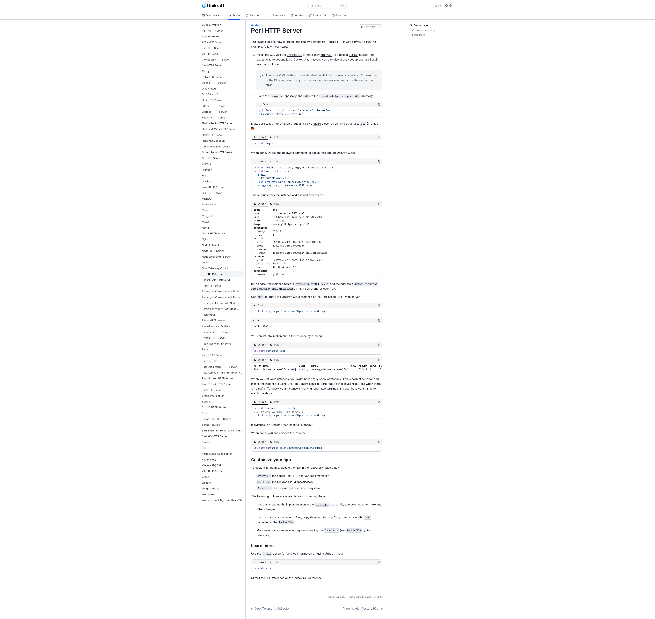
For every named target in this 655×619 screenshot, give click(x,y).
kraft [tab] (276, 137)
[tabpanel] (317, 143)
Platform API (319, 15)
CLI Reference (277, 15)
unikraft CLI (294, 54)
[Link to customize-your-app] (293, 460)
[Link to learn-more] (276, 546)
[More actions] (379, 26)
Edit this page (338, 597)
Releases (341, 15)
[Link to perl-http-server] (306, 31)
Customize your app (423, 30)
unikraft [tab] (262, 137)
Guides (236, 15)
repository (284, 96)
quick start (273, 64)
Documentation (214, 15)
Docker (298, 59)
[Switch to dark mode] (448, 5)
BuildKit (353, 54)
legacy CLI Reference (308, 578)
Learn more (418, 34)
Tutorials (254, 15)
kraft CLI (326, 54)
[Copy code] (379, 104)
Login (438, 5)
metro (317, 123)
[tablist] (313, 137)
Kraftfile (299, 15)
